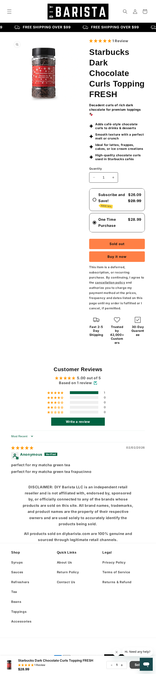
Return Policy (68, 572)
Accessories (21, 621)
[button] (9, 11)
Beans (16, 602)
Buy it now (117, 257)
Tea (14, 592)
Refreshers (20, 582)
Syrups (17, 562)
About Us (64, 562)
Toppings (19, 612)
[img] (22, 448)
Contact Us (66, 582)
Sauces (17, 572)
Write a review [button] (78, 422)
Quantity (95, 168)
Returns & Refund (117, 582)
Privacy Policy (114, 562)
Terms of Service (116, 572)
